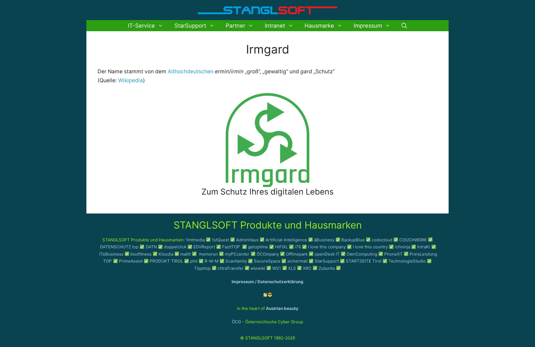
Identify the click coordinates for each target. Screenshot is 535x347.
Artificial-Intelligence (286, 239)
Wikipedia (130, 80)
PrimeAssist (131, 261)
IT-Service (141, 25)
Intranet (275, 25)
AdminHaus (247, 239)
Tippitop (202, 268)
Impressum (368, 25)
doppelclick (175, 246)
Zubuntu (326, 268)
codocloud (382, 239)
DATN (151, 246)
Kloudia (166, 254)
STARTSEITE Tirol (363, 261)
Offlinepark (297, 254)
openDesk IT (327, 254)
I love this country (370, 246)
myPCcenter (237, 254)
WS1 (276, 268)
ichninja (402, 246)
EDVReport (204, 246)
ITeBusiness (111, 254)
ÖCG (236, 321)
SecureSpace (267, 261)
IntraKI (423, 246)
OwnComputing (362, 254)
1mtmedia (195, 239)
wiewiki (258, 268)
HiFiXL (281, 246)
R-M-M (211, 261)
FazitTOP (231, 246)
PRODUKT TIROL (166, 261)
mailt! (185, 254)
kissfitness (141, 254)
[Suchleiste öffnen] (404, 25)
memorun (208, 254)
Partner (235, 25)
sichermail (297, 261)
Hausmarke (319, 25)
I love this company (327, 246)
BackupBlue (353, 239)
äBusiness (324, 239)
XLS (292, 268)
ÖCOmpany (268, 254)
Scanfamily (236, 261)
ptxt (194, 261)
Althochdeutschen (190, 71)
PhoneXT (394, 254)
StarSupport (190, 25)
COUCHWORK (413, 239)
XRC (307, 268)
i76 (298, 246)
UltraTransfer (231, 268)
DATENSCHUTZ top (119, 246)
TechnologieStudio (407, 261)
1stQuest (220, 239)
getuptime (258, 246)
